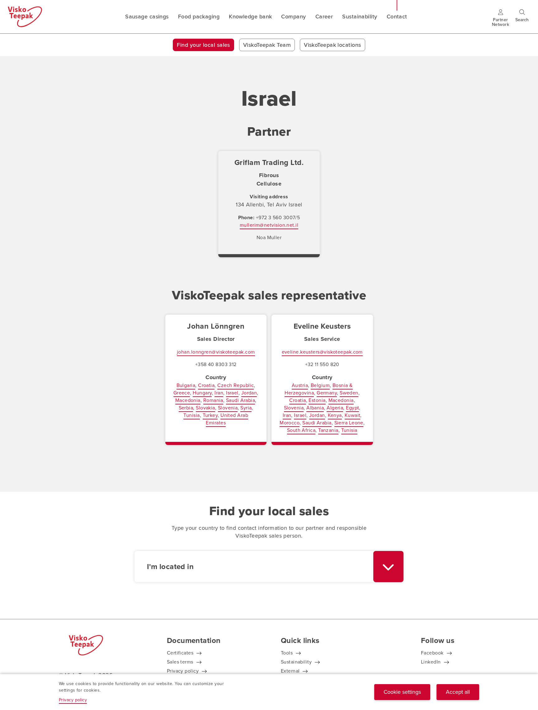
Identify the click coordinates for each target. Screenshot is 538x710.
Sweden (349, 392)
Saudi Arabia (240, 400)
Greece (181, 392)
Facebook (432, 652)
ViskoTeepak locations (332, 45)
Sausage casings (147, 16)
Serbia (186, 407)
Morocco (290, 422)
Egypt (352, 407)
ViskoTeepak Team (267, 45)
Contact (397, 16)
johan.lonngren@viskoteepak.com (216, 351)
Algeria (335, 407)
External (290, 670)
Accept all (458, 692)
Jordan (249, 392)
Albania (315, 407)
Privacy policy (183, 670)
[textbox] (253, 566)
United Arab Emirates (227, 419)
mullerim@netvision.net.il (269, 225)
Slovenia (228, 407)
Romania (213, 400)
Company (293, 16)
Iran (219, 392)
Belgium (320, 385)
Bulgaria (186, 385)
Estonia (317, 400)
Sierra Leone (348, 422)
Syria (246, 407)
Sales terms (180, 661)
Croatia (206, 385)
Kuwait (353, 415)
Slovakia (205, 407)
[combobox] (269, 566)
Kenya (335, 415)
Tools (287, 652)
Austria (300, 385)
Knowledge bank (250, 16)
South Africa (301, 430)
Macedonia (188, 400)
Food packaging (198, 16)
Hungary (202, 392)
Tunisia (191, 415)
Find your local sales (203, 45)
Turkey (210, 415)
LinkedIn (431, 661)
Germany (327, 392)
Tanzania (328, 430)
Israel (232, 392)
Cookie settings (402, 692)
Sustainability (359, 16)
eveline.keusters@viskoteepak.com (322, 351)
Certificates (180, 652)
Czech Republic (235, 385)
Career (324, 16)
